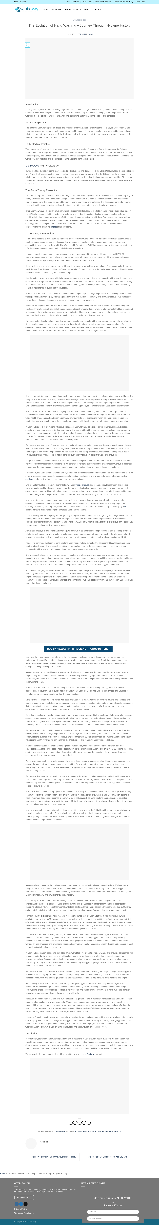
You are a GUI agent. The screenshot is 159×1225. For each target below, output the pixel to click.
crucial (127, 507)
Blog (86, 9)
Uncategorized (79, 20)
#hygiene (105, 1131)
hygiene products (82, 485)
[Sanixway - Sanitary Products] (26, 9)
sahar (91, 34)
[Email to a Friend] (80, 1123)
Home (45, 9)
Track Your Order (73, 2)
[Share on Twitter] (75, 1123)
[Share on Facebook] (71, 1123)
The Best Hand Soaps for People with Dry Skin (107, 1157)
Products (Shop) (72, 9)
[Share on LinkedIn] (89, 1123)
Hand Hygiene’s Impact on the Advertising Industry (53, 1157)
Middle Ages (32, 165)
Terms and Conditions (24, 1213)
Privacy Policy (87, 2)
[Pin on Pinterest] (84, 1123)
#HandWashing (88, 1131)
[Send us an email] (25, 1204)
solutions (29, 479)
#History (98, 1131)
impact (54, 227)
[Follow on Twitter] (21, 1204)
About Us (56, 9)
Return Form (140, 2)
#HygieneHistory (115, 1131)
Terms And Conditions (103, 2)
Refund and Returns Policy (123, 2)
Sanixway (91, 1054)
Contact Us (98, 9)
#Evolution (78, 1131)
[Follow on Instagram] (17, 1204)
